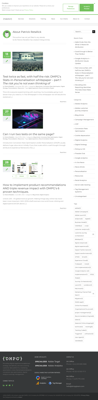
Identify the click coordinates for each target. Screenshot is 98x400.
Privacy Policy (85, 395)
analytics (79, 219)
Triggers (78, 334)
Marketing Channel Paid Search (84, 293)
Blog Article (39, 86)
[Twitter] (6, 385)
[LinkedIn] (3, 385)
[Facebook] (12, 385)
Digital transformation (83, 253)
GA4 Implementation (83, 267)
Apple (87, 219)
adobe (78, 208)
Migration (79, 298)
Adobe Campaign (81, 212)
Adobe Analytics (81, 104)
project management (83, 312)
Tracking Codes (81, 330)
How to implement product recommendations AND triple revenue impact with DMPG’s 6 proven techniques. (34, 188)
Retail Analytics (81, 180)
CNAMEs (78, 226)
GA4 (87, 264)
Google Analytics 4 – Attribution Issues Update (82, 61)
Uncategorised (80, 196)
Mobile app (79, 302)
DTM (77, 257)
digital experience (33, 88)
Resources (21, 88)
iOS (92, 274)
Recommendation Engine (46, 88)
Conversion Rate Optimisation (51, 86)
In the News (79, 162)
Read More (63, 101)
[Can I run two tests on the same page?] (27, 119)
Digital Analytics (44, 194)
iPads (77, 278)
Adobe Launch (80, 215)
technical (79, 327)
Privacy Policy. (28, 10)
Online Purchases (81, 305)
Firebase (78, 264)
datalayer (79, 239)
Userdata (79, 341)
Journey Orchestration (83, 281)
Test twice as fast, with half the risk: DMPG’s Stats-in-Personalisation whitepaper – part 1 (32, 80)
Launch (78, 285)
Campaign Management (84, 120)
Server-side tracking (82, 185)
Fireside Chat (80, 153)
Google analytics (81, 158)
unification (89, 334)
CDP (76, 124)
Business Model (81, 222)
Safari (77, 320)
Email (84, 257)
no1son (20, 397)
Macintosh (79, 288)
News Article (80, 167)
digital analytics (81, 243)
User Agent (79, 337)
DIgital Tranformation (83, 250)
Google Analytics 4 (82, 271)
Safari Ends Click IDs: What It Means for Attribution (83, 44)
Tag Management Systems (82, 190)
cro (87, 226)
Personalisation (12, 88)
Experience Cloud (81, 260)
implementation (81, 274)
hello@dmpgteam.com (75, 386)
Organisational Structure (84, 309)
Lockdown (88, 285)
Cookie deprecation (82, 135)
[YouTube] (9, 385)
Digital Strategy (81, 144)
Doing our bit (80, 149)
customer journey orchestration (84, 234)
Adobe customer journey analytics (81, 109)
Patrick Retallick (9, 86)
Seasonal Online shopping (84, 323)
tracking (89, 327)
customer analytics (82, 229)
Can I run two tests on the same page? (28, 134)
